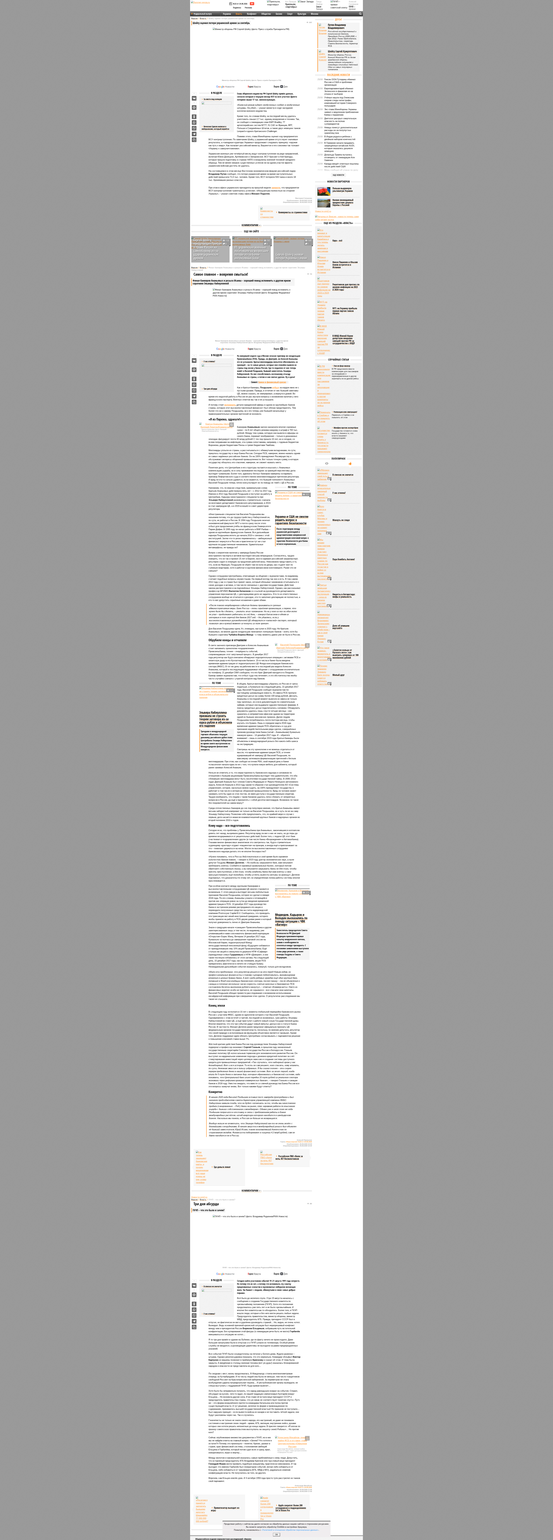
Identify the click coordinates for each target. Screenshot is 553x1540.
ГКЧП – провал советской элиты (353, 10)
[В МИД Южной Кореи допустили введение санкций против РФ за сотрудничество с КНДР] (323, 340)
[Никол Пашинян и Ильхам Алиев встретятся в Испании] (323, 265)
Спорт (290, 13)
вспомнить (230, 405)
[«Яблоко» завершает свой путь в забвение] (323, 475)
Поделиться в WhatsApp (194, 122)
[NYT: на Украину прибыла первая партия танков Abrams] (323, 311)
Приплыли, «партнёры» (291, 5)
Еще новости (338, 175)
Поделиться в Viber (194, 128)
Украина (227, 13)
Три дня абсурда (210, 388)
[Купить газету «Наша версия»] (231, 4)
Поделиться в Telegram (194, 134)
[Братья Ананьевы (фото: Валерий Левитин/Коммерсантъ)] (216, 425)
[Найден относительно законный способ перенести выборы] (323, 493)
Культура (302, 13)
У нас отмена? (209, 1313)
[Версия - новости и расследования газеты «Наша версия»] (209, 7)
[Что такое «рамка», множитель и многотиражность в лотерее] (323, 653)
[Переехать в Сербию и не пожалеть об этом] (323, 417)
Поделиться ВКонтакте (194, 98)
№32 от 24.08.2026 (240, 3)
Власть (239, 13)
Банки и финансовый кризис (272, 382)
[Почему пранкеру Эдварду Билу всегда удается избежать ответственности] (323, 675)
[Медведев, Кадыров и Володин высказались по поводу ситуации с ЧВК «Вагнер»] (292, 900)
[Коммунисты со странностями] (266, 212)
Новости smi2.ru (199, 1197)
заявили (275, 187)
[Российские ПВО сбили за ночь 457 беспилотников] (266, 1158)
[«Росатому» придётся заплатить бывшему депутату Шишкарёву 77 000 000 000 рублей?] (202, 1509)
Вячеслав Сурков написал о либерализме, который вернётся (215, 127)
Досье (338, 19)
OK (276, 1535)
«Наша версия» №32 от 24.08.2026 (299, 1142)
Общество (266, 13)
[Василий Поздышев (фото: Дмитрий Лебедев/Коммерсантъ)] (292, 646)
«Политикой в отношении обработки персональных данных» (290, 1529)
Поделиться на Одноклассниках (194, 116)
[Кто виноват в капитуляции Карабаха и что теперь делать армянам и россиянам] (323, 241)
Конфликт (251, 13)
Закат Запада (319, 8)
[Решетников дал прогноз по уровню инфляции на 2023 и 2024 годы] (323, 287)
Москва (314, 13)
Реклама (248, 7)
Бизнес (279, 13)
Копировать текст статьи (194, 139)
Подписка (237, 7)
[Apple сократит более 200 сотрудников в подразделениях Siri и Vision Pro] (266, 1508)
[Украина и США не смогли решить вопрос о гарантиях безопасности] (292, 502)
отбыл (275, 387)
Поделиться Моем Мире (194, 107)
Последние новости (338, 74)
